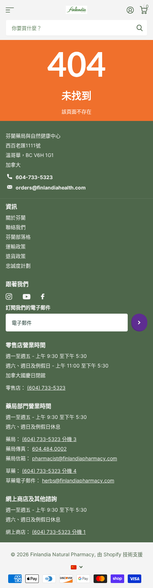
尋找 (139, 28)
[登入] (130, 10)
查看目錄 (10, 10)
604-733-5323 (34, 177)
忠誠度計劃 (18, 266)
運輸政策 (16, 246)
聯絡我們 (16, 227)
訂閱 (139, 322)
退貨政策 (16, 256)
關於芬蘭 (16, 217)
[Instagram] (9, 296)
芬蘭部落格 (18, 237)
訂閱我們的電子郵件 (28, 307)
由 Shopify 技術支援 (120, 554)
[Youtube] (26, 296)
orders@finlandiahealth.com (51, 187)
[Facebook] (42, 296)
